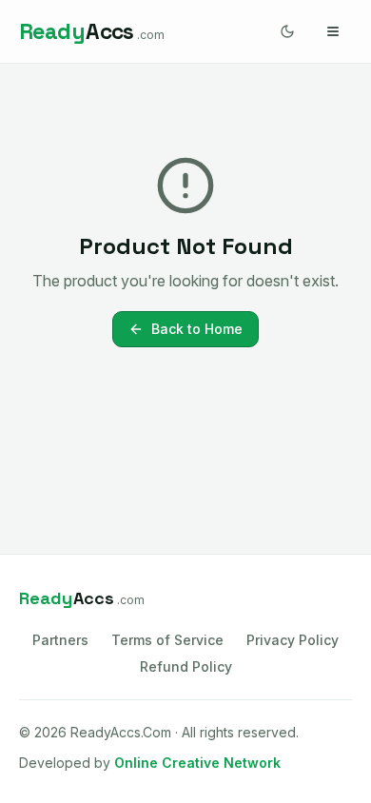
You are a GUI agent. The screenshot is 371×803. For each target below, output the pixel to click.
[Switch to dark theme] (287, 31)
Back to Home (197, 329)
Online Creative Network (197, 762)
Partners (60, 640)
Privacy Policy (292, 640)
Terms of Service (167, 640)
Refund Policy (186, 666)
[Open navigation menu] (333, 31)
